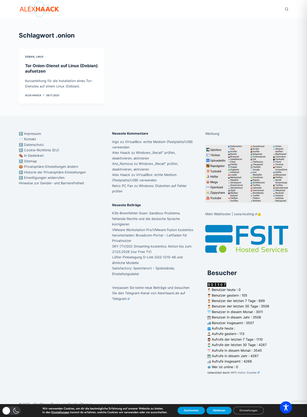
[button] (11, 410)
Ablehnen (219, 410)
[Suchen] (286, 9)
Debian (29, 56)
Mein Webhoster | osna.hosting (229, 214)
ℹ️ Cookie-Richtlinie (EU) (39, 150)
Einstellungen (60, 412)
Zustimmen (191, 410)
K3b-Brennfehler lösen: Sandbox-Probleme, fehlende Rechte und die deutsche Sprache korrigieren (146, 218)
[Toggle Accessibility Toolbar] (285, 407)
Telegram (119, 299)
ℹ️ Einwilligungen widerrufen (42, 178)
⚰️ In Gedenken (31, 155)
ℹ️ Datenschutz (31, 145)
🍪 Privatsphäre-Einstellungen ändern (48, 166)
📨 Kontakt (27, 139)
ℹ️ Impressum (30, 133)
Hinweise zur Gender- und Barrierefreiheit (51, 183)
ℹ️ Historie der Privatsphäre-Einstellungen (52, 172)
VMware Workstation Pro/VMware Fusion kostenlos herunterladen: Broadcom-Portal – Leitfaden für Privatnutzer (152, 235)
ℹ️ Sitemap (28, 161)
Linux (39, 56)
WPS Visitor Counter (244, 372)
